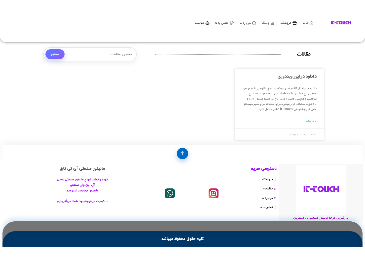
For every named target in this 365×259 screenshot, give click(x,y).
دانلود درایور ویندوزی (297, 76)
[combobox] (90, 54)
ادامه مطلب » (310, 121)
